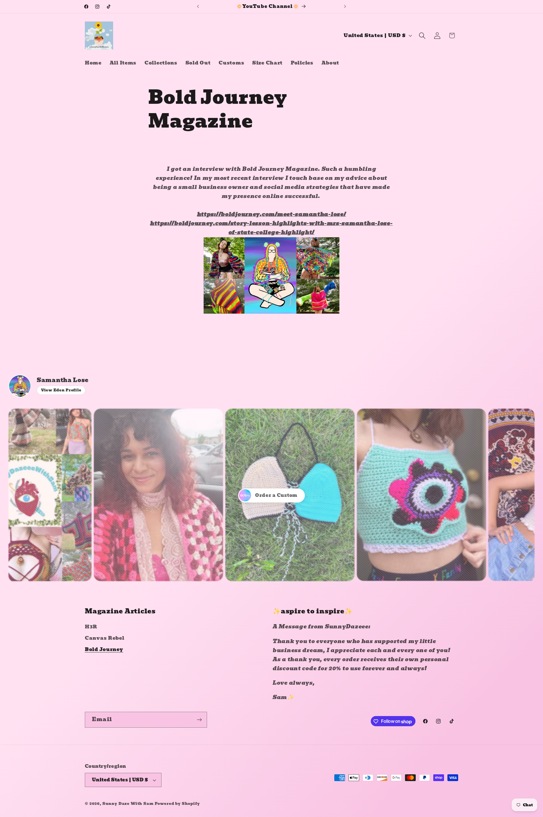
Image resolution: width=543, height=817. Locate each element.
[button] (422, 35)
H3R (91, 627)
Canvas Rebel (104, 638)
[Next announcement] (345, 6)
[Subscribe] (199, 720)
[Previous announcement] (198, 6)
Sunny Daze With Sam (128, 804)
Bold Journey (104, 649)
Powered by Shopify (177, 804)
